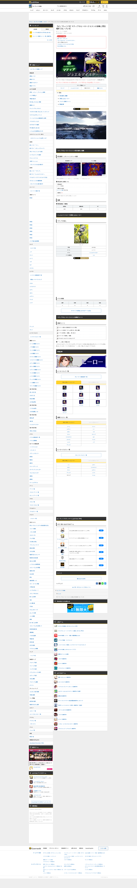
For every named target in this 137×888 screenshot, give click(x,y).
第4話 (31, 228)
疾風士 (31, 456)
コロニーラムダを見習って (36, 626)
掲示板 (47, 29)
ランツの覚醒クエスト (35, 350)
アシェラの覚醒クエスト (35, 379)
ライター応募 (103, 848)
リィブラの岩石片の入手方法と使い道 (41, 32)
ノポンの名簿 (33, 532)
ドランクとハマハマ (34, 545)
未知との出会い (33, 431)
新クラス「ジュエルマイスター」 (37, 174)
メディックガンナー (34, 453)
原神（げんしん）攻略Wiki (48, 864)
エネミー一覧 (33, 711)
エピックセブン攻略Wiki (69, 864)
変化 (31, 577)
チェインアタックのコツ (35, 108)
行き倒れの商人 (33, 541)
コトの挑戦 (32, 616)
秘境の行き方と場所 (34, 704)
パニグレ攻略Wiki (88, 869)
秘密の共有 (32, 570)
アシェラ (81, 405)
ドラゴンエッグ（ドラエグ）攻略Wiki (93, 873)
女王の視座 (32, 645)
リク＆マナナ (81, 398)
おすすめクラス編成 (34, 124)
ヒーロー (59, 10)
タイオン (69, 439)
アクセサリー (85, 10)
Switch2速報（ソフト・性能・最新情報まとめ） (95, 853)
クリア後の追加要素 (34, 241)
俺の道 (31, 421)
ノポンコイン (33, 724)
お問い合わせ (74, 848)
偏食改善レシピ (33, 580)
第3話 (31, 225)
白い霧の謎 (32, 603)
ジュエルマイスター (75, 88)
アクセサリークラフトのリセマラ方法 (65, 44)
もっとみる (49, 40)
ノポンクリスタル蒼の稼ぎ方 (36, 184)
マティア (62, 88)
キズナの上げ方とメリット (36, 115)
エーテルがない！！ (34, 590)
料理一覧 (32, 736)
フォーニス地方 (33, 665)
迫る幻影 (32, 574)
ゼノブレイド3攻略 (61, 590)
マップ (77, 10)
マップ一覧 (33, 655)
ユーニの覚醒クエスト (35, 343)
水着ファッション (34, 161)
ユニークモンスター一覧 (35, 714)
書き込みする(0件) (81, 578)
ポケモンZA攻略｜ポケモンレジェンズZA (52, 853)
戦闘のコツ (32, 105)
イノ (98, 398)
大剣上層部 (32, 678)
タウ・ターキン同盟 (34, 583)
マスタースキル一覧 (34, 505)
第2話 (31, 221)
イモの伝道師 (33, 635)
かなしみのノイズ (34, 609)
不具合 (31, 606)
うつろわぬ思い (33, 408)
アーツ (99, 10)
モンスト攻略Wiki (88, 859)
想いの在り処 (33, 392)
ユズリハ (64, 405)
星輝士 (31, 479)
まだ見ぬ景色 (33, 402)
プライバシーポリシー (54, 848)
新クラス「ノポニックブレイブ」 (37, 148)
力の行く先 (32, 395)
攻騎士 (31, 476)
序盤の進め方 (33, 98)
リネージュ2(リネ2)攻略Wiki (70, 869)
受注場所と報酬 (63, 95)
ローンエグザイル (34, 482)
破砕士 (31, 463)
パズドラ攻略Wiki (68, 859)
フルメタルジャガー (34, 473)
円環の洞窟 (32, 695)
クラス (65, 10)
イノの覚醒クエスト (34, 382)
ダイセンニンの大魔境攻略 (36, 180)
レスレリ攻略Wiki (47, 873)
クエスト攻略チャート (65, 101)
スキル (105, 10)
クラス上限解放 (33, 440)
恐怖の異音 (32, 548)
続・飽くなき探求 (34, 622)
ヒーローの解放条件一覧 (36, 275)
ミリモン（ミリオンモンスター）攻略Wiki (73, 873)
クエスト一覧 (33, 518)
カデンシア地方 (33, 675)
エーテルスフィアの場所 (35, 154)
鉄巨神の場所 (33, 701)
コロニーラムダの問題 (35, 567)
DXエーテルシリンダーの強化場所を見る (39, 525)
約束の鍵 (32, 642)
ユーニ (68, 426)
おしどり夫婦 (33, 613)
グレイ (64, 398)
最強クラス (32, 79)
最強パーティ (33, 86)
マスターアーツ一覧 (34, 492)
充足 (31, 600)
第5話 (31, 231)
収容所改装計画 (33, 629)
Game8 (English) (89, 848)
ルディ (64, 391)
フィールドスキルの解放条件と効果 (38, 118)
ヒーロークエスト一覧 (35, 336)
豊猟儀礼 (32, 632)
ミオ (94, 255)
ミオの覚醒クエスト (34, 353)
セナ (94, 437)
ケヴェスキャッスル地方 (35, 672)
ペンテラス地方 (33, 669)
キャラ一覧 (33, 248)
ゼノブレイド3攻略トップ (36, 69)
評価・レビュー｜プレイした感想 (37, 92)
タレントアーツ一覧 (34, 495)
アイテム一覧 (33, 720)
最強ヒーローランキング (36, 279)
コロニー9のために (34, 593)
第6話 (31, 234)
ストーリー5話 (60, 190)
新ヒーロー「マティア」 (62, 38)
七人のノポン (33, 535)
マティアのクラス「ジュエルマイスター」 (66, 40)
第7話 (31, 238)
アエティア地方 (33, 662)
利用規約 (45, 848)
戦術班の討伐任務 (34, 558)
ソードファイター (34, 447)
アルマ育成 (32, 538)
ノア (94, 442)
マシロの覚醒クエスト (35, 373)
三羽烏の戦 (32, 587)
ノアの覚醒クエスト (34, 347)
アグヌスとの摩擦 (34, 648)
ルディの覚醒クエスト (35, 363)
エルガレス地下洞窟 (34, 691)
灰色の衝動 (32, 398)
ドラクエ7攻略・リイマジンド (49, 856)
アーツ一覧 (32, 489)
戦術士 (31, 460)
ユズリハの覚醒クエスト (35, 369)
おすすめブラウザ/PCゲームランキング (41, 802)
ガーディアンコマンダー (35, 469)
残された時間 (33, 561)
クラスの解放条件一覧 (35, 437)
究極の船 (32, 639)
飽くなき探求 (33, 596)
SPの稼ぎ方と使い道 (34, 128)
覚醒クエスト (100, 88)
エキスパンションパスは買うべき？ (38, 138)
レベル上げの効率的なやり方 (36, 131)
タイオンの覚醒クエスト (35, 356)
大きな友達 (32, 551)
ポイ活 (83, 2)
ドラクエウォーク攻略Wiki (48, 861)
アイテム (93, 10)
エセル (31, 283)
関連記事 (62, 104)
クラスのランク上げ (34, 121)
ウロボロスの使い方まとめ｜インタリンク (39, 111)
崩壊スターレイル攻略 (48, 859)
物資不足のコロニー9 (34, 554)
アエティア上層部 (34, 682)
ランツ (93, 426)
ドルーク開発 (33, 528)
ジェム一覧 (32, 730)
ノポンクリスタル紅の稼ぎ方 (36, 164)
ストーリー (45, 10)
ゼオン (81, 391)
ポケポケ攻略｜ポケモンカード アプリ (93, 856)
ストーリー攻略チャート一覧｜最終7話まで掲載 (43, 36)
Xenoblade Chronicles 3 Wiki (37, 743)
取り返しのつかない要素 (35, 102)
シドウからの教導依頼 (35, 564)
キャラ (52, 10)
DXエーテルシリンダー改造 (36, 151)
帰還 (31, 619)
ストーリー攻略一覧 (35, 191)
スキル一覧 (32, 502)
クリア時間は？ (33, 95)
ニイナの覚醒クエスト (35, 376)
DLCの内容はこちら (61, 46)
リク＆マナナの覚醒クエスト (36, 360)
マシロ (97, 405)
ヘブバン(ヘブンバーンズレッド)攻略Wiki (94, 864)
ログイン (105, 2)
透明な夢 (32, 418)
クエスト (71, 10)
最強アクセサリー (34, 82)
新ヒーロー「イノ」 (34, 145)
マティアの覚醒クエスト (35, 386)
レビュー (38, 10)
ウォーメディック (34, 466)
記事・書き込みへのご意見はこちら (82, 587)
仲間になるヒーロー (65, 98)
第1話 (31, 198)
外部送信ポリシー (65, 848)
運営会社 (81, 848)
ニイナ (97, 391)
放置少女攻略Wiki (68, 866)
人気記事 (35, 29)
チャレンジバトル (34, 158)
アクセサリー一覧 (34, 511)
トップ (31, 10)
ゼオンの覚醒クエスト (35, 366)
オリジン (32, 685)
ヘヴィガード (33, 450)
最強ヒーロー (33, 76)
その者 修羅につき (34, 411)
